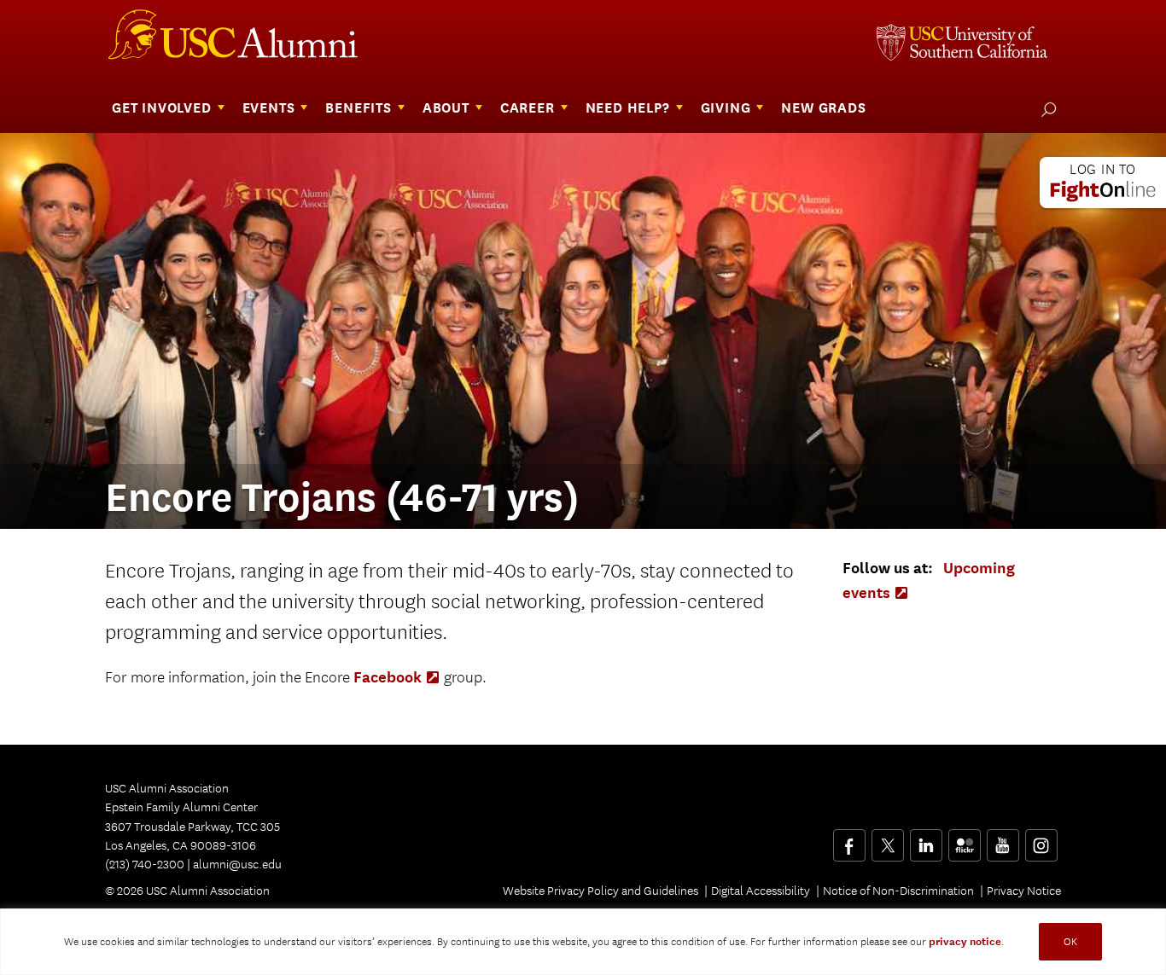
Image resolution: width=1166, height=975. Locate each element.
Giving (726, 108)
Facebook (396, 677)
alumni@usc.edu (237, 864)
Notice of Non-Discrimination (898, 890)
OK (1070, 941)
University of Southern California (962, 44)
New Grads (823, 108)
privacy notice (965, 942)
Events (268, 108)
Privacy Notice (1024, 890)
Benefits (358, 108)
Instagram (1041, 839)
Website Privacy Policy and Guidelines (600, 890)
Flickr (966, 839)
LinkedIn (926, 839)
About (446, 108)
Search (1045, 109)
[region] (583, 941)
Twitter (887, 839)
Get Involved (162, 108)
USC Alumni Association (243, 41)
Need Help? (628, 108)
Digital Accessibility (760, 890)
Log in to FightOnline (1103, 182)
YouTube (1002, 839)
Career (527, 108)
